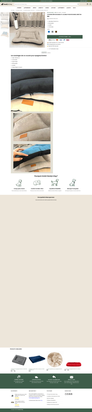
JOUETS (69, 7)
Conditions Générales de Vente (53, 396)
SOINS (47, 7)
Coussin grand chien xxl (29, 10)
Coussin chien (19, 10)
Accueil (12, 10)
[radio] (48, 31)
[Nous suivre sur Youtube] (71, 394)
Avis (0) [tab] (48, 52)
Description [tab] (44, 52)
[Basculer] (48, 49)
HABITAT (41, 7)
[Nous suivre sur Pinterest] (69, 394)
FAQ (41, 400)
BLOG (74, 7)
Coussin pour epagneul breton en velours (72, 368)
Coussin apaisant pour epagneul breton (54, 368)
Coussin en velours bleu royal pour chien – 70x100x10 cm (37, 369)
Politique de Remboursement (53, 404)
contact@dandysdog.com (34, 398)
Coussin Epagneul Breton (42, 10)
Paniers (19, 7)
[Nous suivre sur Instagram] (68, 394)
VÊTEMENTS (61, 7)
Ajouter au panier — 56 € (65, 36)
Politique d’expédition (51, 400)
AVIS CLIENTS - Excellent (60, 12)
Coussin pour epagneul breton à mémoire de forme (19, 369)
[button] (90, 4)
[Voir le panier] (87, 4)
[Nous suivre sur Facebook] (66, 394)
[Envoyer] (78, 4)
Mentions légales (50, 398)
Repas (34, 7)
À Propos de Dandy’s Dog (52, 394)
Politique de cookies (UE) (52, 402)
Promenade (27, 7)
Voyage (53, 7)
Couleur (48, 29)
